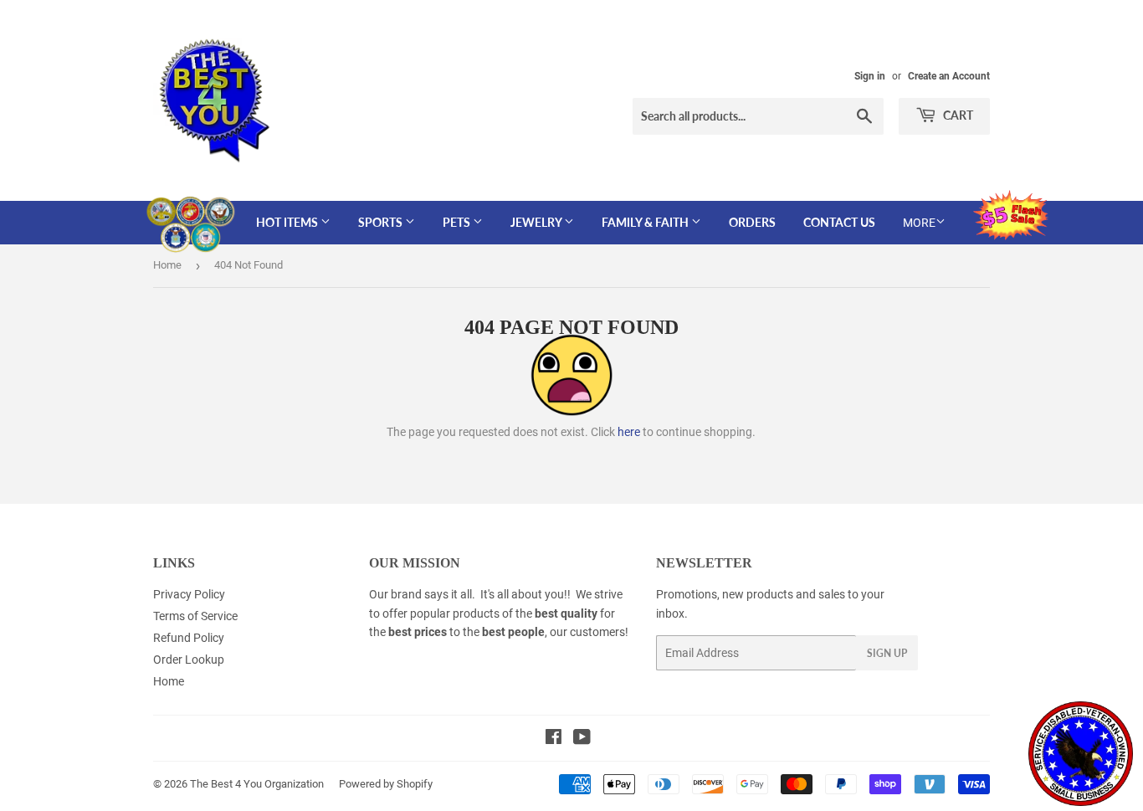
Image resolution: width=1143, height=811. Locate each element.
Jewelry (537, 222)
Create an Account (949, 76)
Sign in (869, 76)
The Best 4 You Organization (257, 784)
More (919, 222)
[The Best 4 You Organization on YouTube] (582, 739)
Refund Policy (188, 637)
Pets (458, 222)
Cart (957, 115)
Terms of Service (195, 616)
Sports (381, 222)
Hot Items (288, 222)
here (629, 432)
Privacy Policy (189, 594)
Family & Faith (646, 222)
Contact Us (839, 222)
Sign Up (887, 653)
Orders (752, 222)
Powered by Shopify (386, 784)
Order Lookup (188, 659)
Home (167, 265)
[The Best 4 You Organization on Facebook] (553, 739)
